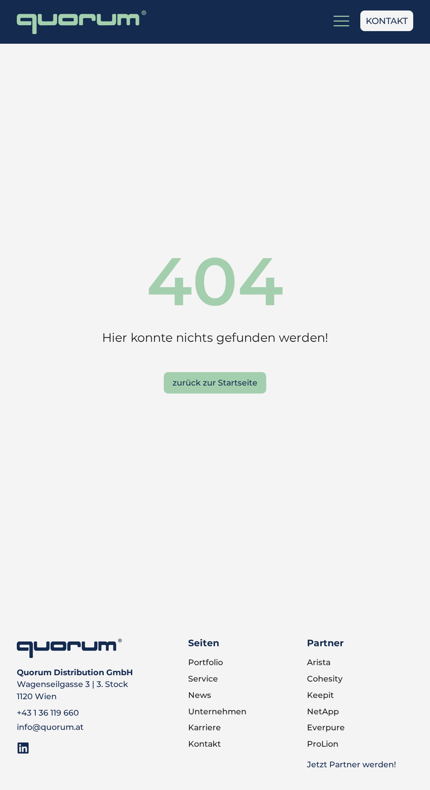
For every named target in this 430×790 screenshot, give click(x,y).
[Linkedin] (23, 748)
